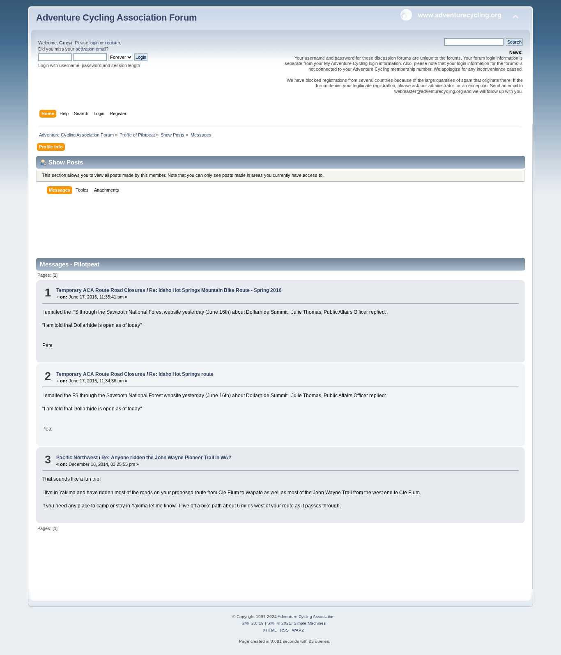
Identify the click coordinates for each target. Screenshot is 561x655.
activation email (91, 48)
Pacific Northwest (77, 458)
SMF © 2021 (279, 623)
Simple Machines (310, 623)
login (94, 42)
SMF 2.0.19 (252, 623)
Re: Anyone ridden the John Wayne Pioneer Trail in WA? (166, 458)
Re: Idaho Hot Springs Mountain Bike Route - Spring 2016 (215, 290)
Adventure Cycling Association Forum (116, 17)
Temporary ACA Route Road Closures (101, 290)
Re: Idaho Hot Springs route (181, 374)
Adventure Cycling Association (306, 616)
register (112, 42)
